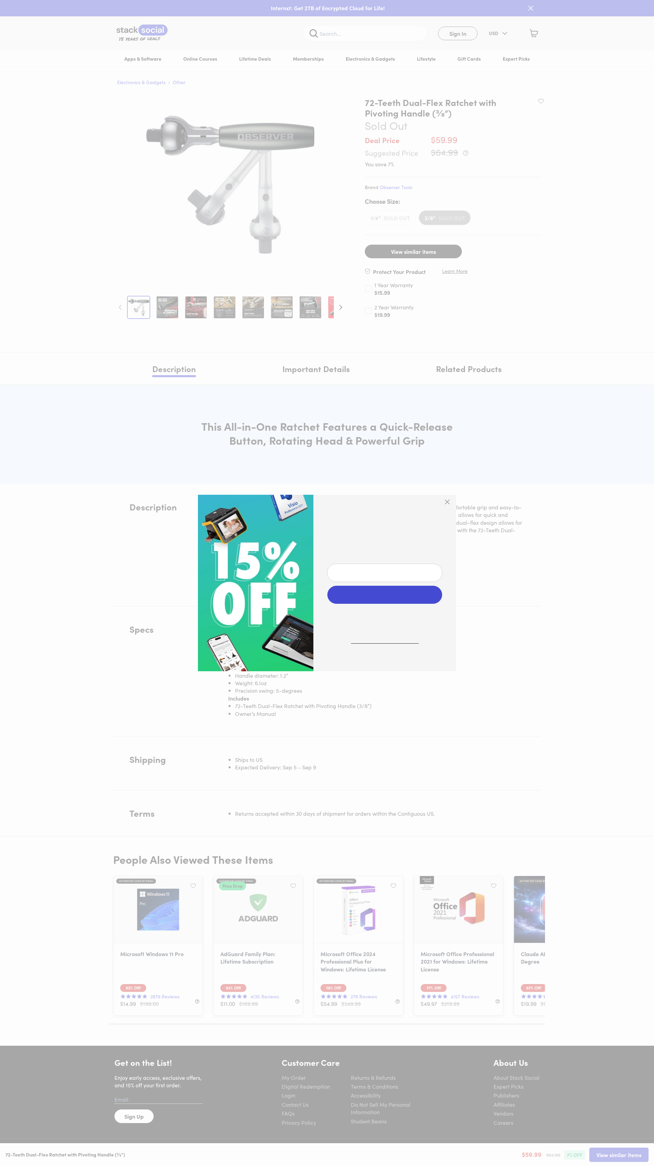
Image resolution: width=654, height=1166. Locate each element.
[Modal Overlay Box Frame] (327, 583)
